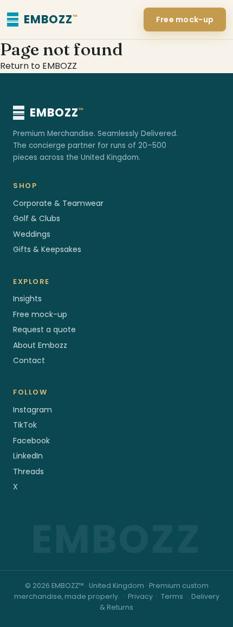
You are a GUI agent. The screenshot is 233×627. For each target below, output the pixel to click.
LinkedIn (28, 455)
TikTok (25, 424)
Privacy (140, 596)
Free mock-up (184, 19)
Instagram (32, 409)
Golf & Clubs (36, 218)
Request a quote (44, 329)
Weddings (31, 234)
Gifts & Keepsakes (47, 249)
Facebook (31, 440)
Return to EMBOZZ (38, 66)
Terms (172, 596)
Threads (28, 471)
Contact (29, 360)
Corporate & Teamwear (58, 203)
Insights (27, 298)
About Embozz (40, 345)
